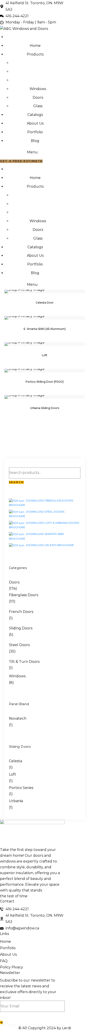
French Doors (21, 612)
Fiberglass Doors (23, 595)
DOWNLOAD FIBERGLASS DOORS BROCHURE (41, 503)
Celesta (15, 761)
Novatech (17, 718)
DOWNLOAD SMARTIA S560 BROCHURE (36, 536)
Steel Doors (19, 645)
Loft (44, 355)
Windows (17, 676)
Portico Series (21, 788)
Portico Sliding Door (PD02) (45, 381)
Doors (14, 582)
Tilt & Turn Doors (24, 661)
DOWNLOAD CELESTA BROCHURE (49, 545)
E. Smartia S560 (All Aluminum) (45, 329)
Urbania (16, 801)
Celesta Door (45, 302)
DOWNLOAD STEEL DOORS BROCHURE (36, 514)
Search (16, 482)
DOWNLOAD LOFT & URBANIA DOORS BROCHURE (44, 525)
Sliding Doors (20, 628)
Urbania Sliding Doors (44, 408)
